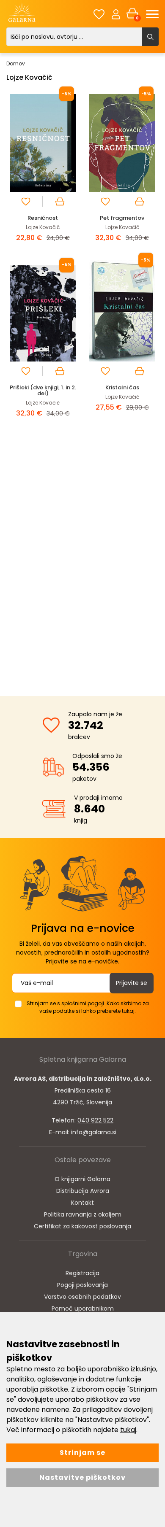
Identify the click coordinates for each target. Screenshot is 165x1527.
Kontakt (82, 1202)
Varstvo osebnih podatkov (82, 1296)
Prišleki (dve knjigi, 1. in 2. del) (43, 390)
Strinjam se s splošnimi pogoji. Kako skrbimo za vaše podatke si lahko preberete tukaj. (88, 1007)
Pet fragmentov (122, 218)
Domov (15, 63)
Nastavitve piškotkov (82, 1477)
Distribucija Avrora (82, 1191)
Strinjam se (82, 1452)
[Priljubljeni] (99, 14)
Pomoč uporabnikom (83, 1308)
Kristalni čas (122, 387)
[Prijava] (116, 14)
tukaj (128, 1430)
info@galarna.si (93, 1132)
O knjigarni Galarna (82, 1179)
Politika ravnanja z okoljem (82, 1214)
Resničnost (43, 218)
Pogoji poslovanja (82, 1285)
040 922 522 (95, 1120)
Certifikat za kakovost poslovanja (82, 1226)
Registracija (82, 1273)
